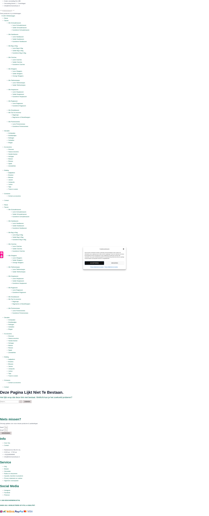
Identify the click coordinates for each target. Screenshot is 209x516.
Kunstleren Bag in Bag (19, 53)
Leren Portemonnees (18, 124)
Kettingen (11, 138)
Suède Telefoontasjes (18, 85)
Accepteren (94, 263)
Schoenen (7, 193)
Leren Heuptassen (18, 92)
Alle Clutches (12, 57)
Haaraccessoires (13, 152)
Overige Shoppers (18, 76)
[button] (123, 249)
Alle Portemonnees (14, 121)
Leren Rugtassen (17, 103)
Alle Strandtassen (13, 110)
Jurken (10, 184)
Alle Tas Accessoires (14, 112)
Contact (6, 200)
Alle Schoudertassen (14, 23)
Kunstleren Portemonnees (20, 126)
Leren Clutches (17, 60)
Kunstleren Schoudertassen (20, 30)
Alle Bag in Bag (13, 46)
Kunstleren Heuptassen (19, 96)
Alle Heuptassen (13, 89)
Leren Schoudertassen (19, 25)
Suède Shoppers (17, 73)
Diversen (11, 149)
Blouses (10, 177)
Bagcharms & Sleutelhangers (21, 117)
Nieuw (6, 18)
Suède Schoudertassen (19, 27)
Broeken (10, 175)
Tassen (6, 20)
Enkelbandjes (12, 135)
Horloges (11, 156)
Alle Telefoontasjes (14, 80)
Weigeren (114, 263)
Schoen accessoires (14, 196)
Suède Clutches (17, 62)
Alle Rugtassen (13, 101)
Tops (9, 187)
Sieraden (7, 131)
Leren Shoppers (17, 71)
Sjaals (10, 163)
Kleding (6, 170)
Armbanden (11, 133)
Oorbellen (11, 140)
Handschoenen (12, 154)
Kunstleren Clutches (18, 64)
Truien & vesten (13, 189)
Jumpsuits (11, 182)
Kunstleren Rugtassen (19, 106)
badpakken (11, 172)
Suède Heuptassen (18, 94)
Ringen (10, 142)
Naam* (2, 427)
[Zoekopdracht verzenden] (20, 401)
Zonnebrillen (12, 166)
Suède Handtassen (18, 39)
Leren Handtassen (18, 37)
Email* (2, 430)
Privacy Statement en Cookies (97, 267)
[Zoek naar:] (11, 401)
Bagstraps (15, 115)
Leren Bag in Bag (17, 48)
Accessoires (8, 147)
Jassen (10, 180)
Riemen (10, 161)
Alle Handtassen (13, 34)
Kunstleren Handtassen (19, 41)
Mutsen (10, 159)
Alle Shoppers (12, 69)
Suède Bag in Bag (17, 50)
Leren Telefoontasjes (18, 83)
